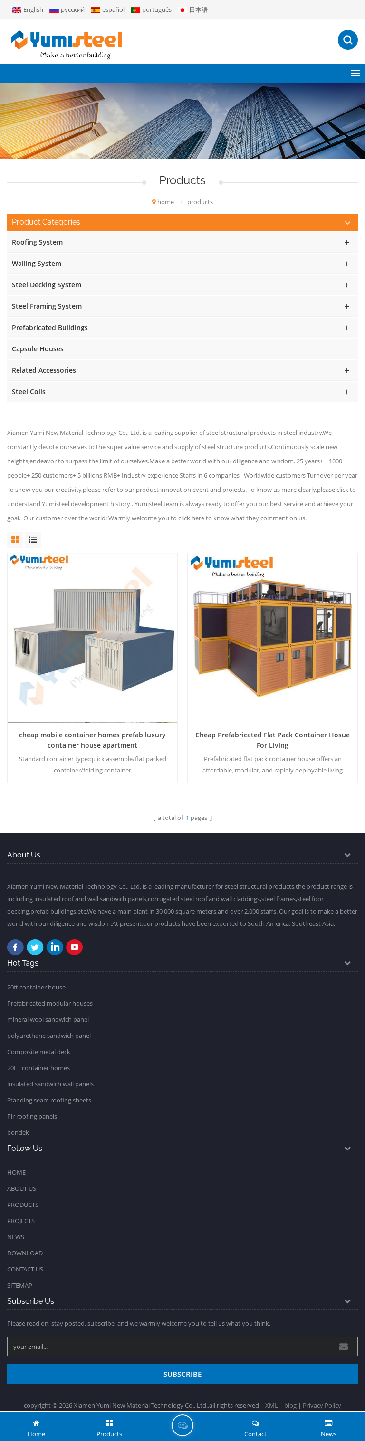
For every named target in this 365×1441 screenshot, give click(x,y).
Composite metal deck (38, 1051)
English (33, 9)
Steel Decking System (46, 284)
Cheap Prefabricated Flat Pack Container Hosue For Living (272, 740)
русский (73, 9)
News (15, 1237)
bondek (18, 1132)
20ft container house (36, 987)
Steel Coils (29, 391)
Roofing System (37, 241)
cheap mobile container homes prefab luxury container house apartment (92, 740)
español (113, 9)
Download (25, 1253)
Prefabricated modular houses (50, 1003)
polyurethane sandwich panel (49, 1035)
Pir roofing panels (32, 1116)
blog (290, 1405)
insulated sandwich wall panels (50, 1084)
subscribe (182, 1374)
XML (271, 1405)
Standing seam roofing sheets (49, 1100)
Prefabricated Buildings (50, 327)
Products (22, 1204)
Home (16, 1172)
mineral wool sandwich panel (48, 1019)
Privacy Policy (322, 1405)
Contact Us (25, 1269)
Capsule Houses (38, 348)
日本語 (198, 9)
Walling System (36, 263)
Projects (21, 1220)
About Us (21, 1188)
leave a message (182, 1425)
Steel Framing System (47, 306)
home (165, 202)
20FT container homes (38, 1068)
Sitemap (19, 1285)
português (157, 9)
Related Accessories (44, 370)
